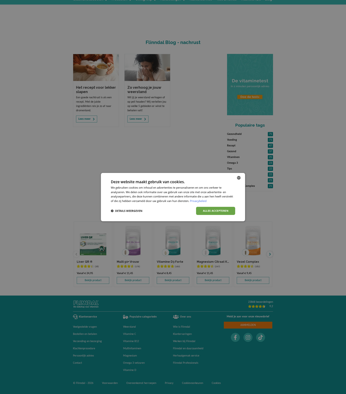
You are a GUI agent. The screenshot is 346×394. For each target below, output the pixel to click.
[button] (126, 211)
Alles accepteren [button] (215, 210)
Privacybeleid (198, 201)
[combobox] (239, 177)
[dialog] (173, 197)
